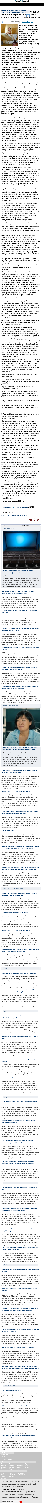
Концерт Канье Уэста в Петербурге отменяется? (16, 791)
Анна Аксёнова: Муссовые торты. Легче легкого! (16, 1421)
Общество (20, 1464)
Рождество (6, 12)
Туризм (5, 1183)
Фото (2, 1458)
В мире (3, 1456)
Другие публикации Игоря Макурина (14, 515)
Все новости (4, 1454)
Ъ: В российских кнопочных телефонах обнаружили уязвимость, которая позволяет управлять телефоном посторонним (18, 1163)
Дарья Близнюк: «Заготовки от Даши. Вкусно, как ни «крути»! (20, 1405)
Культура (3, 1467)
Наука (5, 1011)
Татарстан (21, 1473)
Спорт (5, 1265)
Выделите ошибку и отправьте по (16, 525)
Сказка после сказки (8, 830)
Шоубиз (5, 968)
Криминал (20, 1465)
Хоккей (3, 1475)
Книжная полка (21, 11)
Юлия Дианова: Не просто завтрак (12, 1390)
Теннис (3, 1476)
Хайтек (5, 1097)
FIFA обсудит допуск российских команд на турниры (18, 1347)
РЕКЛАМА (12, 1489)
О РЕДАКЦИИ (5, 1489)
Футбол (3, 1473)
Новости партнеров (6, 1459)
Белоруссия (21, 1475)
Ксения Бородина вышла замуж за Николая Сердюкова (19, 973)
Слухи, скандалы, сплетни (13, 888)
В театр (3, 1469)
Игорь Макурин (8, 11)
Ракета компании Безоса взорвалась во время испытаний (19, 1077)
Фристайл (11, 1476)
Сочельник (16, 12)
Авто (26, 1465)
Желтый (11, 1467)
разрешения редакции (7, 1494)
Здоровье (12, 1469)
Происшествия (29, 1464)
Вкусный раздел (9, 1385)
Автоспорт (12, 1475)
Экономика (4, 1465)
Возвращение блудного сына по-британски (15, 912)
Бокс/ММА (4, 1478)
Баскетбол (12, 1473)
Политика (4, 1464)
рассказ (25, 12)
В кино (11, 1464)
